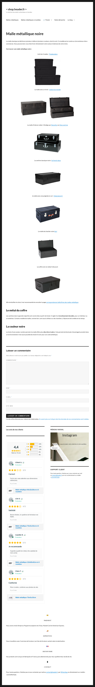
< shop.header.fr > (16, 9)
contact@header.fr (57, 475)
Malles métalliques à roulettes (31, 20)
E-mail (9, 397)
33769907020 (55, 477)
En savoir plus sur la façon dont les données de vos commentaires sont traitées (64, 419)
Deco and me (64, 125)
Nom (8, 388)
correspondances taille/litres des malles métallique (62, 302)
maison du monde (55, 89)
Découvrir (55, 448)
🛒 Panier (46, 20)
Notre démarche (59, 20)
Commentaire (11, 360)
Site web (9, 406)
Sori (56, 231)
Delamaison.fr (58, 196)
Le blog (70, 20)
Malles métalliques (12, 20)
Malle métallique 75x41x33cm (25, 597)
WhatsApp (64, 672)
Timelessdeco (53, 54)
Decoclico (54, 125)
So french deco (56, 160)
